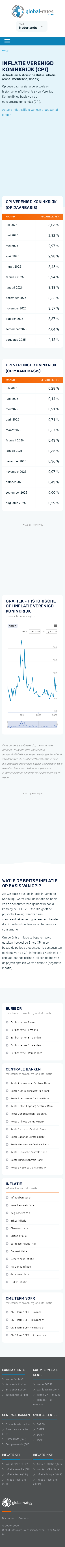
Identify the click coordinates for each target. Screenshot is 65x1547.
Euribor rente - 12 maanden (26, 1053)
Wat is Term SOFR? (48, 1389)
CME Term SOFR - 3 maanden (27, 1320)
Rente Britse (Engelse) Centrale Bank (31, 1106)
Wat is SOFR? (44, 1384)
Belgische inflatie (20, 1213)
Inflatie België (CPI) (17, 1474)
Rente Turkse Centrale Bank (26, 1160)
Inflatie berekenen (20, 1197)
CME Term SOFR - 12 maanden (28, 1335)
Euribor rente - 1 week (23, 1022)
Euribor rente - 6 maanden (25, 1045)
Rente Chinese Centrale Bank (27, 1121)
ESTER (40, 1429)
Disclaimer (8, 1518)
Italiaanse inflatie (20, 1266)
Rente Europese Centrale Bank (28, 1129)
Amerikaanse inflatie (22, 1205)
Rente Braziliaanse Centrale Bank (29, 1098)
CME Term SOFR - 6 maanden (27, 1327)
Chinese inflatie (19, 1228)
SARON (41, 1424)
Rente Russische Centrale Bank (28, 1152)
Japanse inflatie (19, 1274)
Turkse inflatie (18, 1282)
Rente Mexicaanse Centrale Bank (29, 1144)
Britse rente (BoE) (16, 1439)
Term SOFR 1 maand (48, 1394)
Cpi (7, 50)
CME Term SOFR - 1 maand (26, 1312)
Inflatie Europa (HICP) (49, 1474)
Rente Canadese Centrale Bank (28, 1113)
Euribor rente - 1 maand (24, 1030)
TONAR (41, 1439)
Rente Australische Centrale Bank (29, 1090)
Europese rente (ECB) (18, 1444)
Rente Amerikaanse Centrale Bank (30, 1083)
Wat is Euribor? (14, 1379)
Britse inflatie (18, 1220)
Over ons (23, 1518)
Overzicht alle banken (18, 1424)
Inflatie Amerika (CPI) (18, 1469)
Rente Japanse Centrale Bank (27, 1136)
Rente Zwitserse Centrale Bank (28, 1167)
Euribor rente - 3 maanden (25, 1037)
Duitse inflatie (18, 1236)
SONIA (40, 1434)
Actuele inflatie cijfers (49, 1464)
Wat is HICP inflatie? (48, 1469)
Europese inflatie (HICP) (24, 1243)
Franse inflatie (18, 1251)
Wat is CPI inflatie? (17, 1464)
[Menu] (7, 41)
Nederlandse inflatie (22, 1259)
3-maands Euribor (16, 1389)
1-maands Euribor (16, 1384)
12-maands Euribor (17, 1394)
